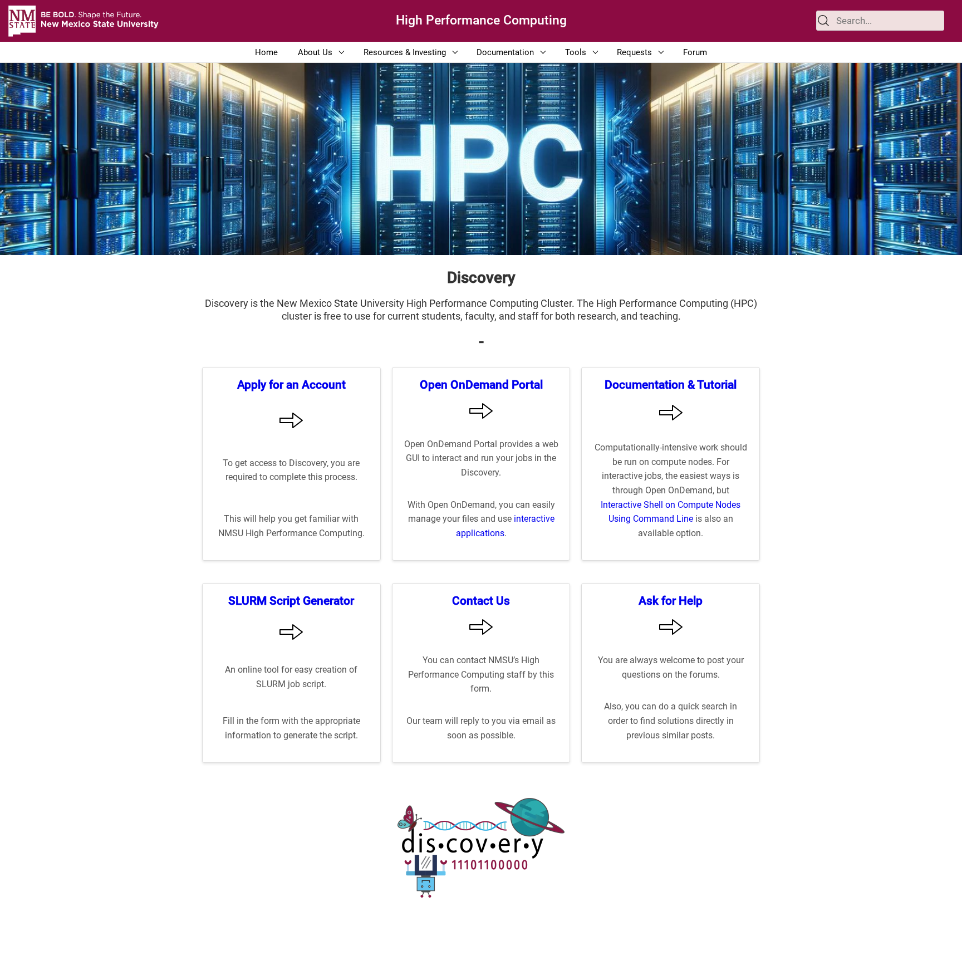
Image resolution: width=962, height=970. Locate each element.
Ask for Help (671, 601)
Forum (695, 52)
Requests (634, 52)
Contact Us (481, 601)
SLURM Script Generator (291, 601)
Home (266, 52)
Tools (575, 52)
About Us (315, 52)
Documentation (505, 52)
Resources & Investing (405, 52)
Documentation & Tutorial (671, 384)
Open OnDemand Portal (481, 384)
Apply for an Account (291, 384)
